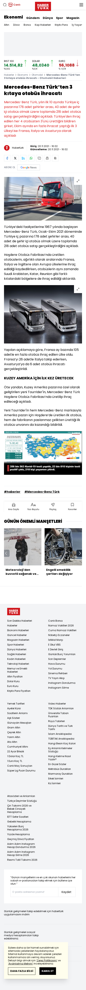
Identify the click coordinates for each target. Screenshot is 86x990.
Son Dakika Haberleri (19, 620)
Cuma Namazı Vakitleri (62, 630)
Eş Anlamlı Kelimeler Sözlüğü (60, 750)
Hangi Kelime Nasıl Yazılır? (59, 758)
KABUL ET (48, 971)
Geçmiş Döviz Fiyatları (20, 839)
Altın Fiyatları (15, 676)
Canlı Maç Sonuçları (19, 765)
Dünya (48, 18)
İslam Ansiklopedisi (60, 734)
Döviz (16, 24)
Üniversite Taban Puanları (58, 714)
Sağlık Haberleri (16, 654)
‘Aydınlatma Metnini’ (20, 963)
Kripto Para (61, 24)
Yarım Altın (13, 737)
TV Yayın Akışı (56, 678)
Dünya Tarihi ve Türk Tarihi (60, 727)
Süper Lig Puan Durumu (21, 770)
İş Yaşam (77, 24)
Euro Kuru (12, 686)
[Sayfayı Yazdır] (47, 158)
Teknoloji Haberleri (18, 663)
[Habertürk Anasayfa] (43, 6)
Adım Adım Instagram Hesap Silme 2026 (21, 853)
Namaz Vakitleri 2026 (61, 625)
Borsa (27, 24)
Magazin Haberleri (18, 640)
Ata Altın (12, 742)
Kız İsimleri (54, 783)
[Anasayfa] (13, 611)
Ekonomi (13, 17)
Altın (6, 24)
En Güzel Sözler (57, 764)
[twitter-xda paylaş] (15, 158)
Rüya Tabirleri (56, 721)
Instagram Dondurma (61, 683)
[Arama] (5, 5)
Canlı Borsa (55, 620)
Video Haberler (57, 703)
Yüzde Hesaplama (18, 834)
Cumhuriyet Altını (17, 746)
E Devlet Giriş (55, 649)
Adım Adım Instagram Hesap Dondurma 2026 (21, 845)
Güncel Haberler (17, 635)
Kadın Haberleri (16, 659)
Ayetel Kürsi (14, 708)
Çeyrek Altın (14, 732)
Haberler (9, 75)
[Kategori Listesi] (81, 5)
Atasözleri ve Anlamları (21, 796)
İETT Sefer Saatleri (17, 816)
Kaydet (66, 892)
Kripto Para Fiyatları (18, 691)
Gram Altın (13, 727)
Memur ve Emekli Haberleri (17, 670)
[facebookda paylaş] (7, 158)
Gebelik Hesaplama (19, 821)
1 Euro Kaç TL (14, 761)
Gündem (33, 18)
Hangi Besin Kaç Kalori (62, 743)
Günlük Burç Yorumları (61, 654)
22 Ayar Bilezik (15, 751)
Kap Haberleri (43, 24)
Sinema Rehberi (57, 673)
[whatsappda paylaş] (31, 158)
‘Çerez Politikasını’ (46, 960)
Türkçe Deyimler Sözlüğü (22, 801)
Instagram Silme (58, 687)
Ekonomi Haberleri (18, 630)
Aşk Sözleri (13, 718)
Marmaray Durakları (60, 773)
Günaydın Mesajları (19, 722)
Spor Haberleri (15, 644)
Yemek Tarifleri (16, 703)
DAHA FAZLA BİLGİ (21, 971)
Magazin (72, 18)
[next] (80, 553)
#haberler (12, 492)
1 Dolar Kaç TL (15, 756)
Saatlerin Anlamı (17, 713)
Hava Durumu (56, 663)
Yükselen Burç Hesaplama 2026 (17, 828)
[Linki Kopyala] (55, 158)
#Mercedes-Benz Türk (42, 492)
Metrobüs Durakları (59, 769)
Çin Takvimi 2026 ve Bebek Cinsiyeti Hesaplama (19, 809)
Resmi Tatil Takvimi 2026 (22, 859)
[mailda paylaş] (39, 158)
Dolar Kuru (13, 681)
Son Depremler (57, 659)
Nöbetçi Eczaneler (59, 635)
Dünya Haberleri (16, 649)
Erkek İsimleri (55, 778)
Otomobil (37, 75)
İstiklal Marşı (55, 640)
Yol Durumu (55, 668)
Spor (59, 18)
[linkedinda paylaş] (23, 158)
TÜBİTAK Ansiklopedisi (61, 738)
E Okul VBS (54, 644)
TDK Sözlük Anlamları (61, 708)
